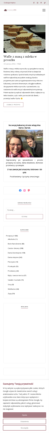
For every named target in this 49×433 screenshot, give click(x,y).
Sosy (10, 284)
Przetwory (12, 271)
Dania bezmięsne (14, 253)
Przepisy (9, 236)
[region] (24, 406)
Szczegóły (24, 428)
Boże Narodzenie (14, 244)
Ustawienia (24, 421)
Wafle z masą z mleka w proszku (20, 58)
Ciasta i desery (14, 248)
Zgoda (24, 415)
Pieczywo (11, 262)
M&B (19, 64)
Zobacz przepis (13, 104)
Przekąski (11, 266)
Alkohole (11, 239)
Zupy (10, 293)
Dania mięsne (13, 257)
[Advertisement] (24, 336)
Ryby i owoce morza (15, 275)
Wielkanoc (12, 289)
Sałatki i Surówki (14, 280)
